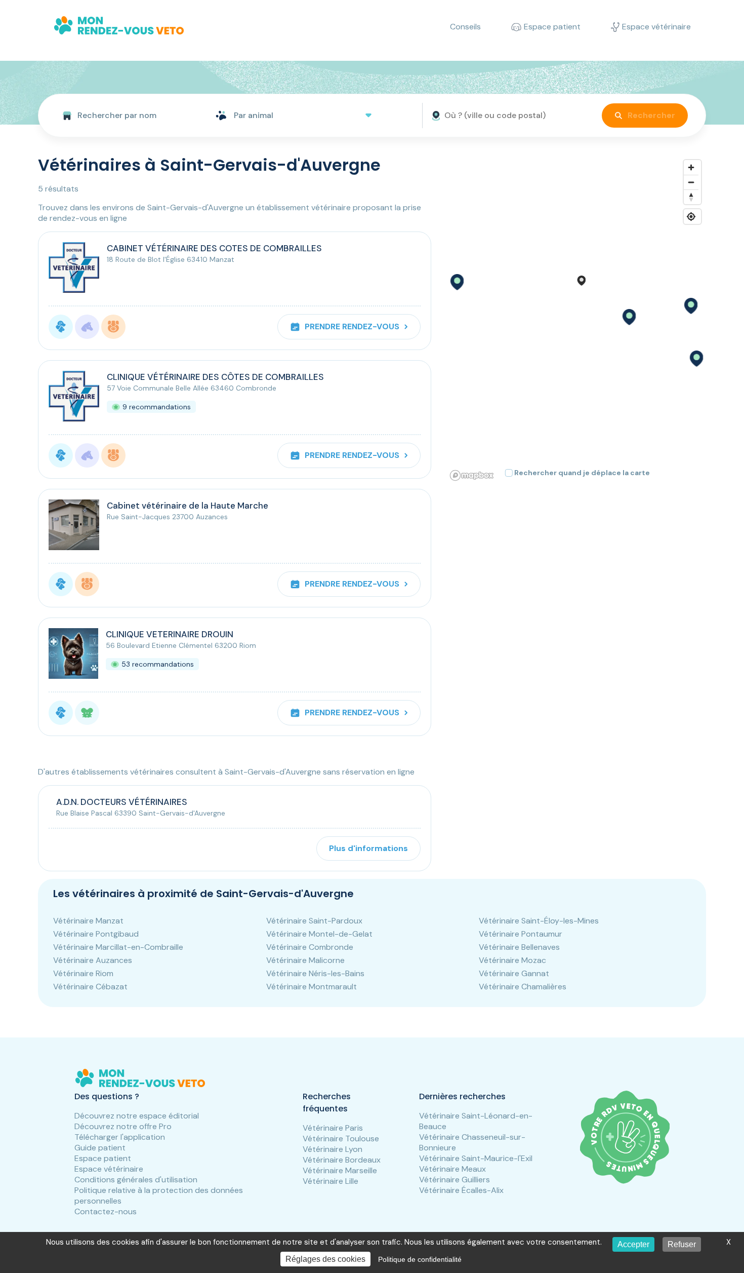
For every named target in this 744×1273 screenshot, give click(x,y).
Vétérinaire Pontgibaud (96, 934)
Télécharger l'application (119, 1137)
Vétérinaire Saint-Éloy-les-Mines (539, 920)
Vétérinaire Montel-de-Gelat (319, 934)
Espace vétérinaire (108, 1169)
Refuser (682, 1244)
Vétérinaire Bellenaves (519, 947)
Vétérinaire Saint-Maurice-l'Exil (475, 1158)
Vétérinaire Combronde (309, 947)
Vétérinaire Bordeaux (342, 1159)
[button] (629, 317)
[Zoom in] (691, 167)
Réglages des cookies (325, 1259)
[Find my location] (691, 216)
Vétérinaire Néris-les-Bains (315, 973)
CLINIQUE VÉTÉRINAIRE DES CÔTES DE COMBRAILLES (215, 376)
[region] (576, 319)
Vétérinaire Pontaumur (520, 934)
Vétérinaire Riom (83, 973)
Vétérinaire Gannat (514, 973)
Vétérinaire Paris (333, 1128)
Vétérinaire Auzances (92, 960)
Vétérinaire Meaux (452, 1169)
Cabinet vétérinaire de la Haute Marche (187, 505)
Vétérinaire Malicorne (305, 960)
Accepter (633, 1244)
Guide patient (100, 1147)
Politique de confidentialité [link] (420, 1259)
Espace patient (102, 1158)
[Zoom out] (691, 182)
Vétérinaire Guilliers (454, 1179)
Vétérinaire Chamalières (522, 986)
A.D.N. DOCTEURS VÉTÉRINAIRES (121, 801)
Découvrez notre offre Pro (123, 1126)
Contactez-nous (105, 1211)
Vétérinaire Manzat (88, 920)
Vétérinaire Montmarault (311, 986)
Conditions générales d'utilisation (135, 1179)
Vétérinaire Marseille (340, 1170)
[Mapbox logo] (471, 475)
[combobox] (123, 115)
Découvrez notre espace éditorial (136, 1115)
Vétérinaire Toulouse (341, 1138)
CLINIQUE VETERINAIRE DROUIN (169, 634)
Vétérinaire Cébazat (90, 986)
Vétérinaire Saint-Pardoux (314, 920)
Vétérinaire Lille (330, 1181)
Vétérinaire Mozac (512, 960)
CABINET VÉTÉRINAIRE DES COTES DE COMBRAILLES (214, 248)
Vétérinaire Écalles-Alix (461, 1190)
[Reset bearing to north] (691, 196)
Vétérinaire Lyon (332, 1149)
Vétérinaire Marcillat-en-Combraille (118, 947)
